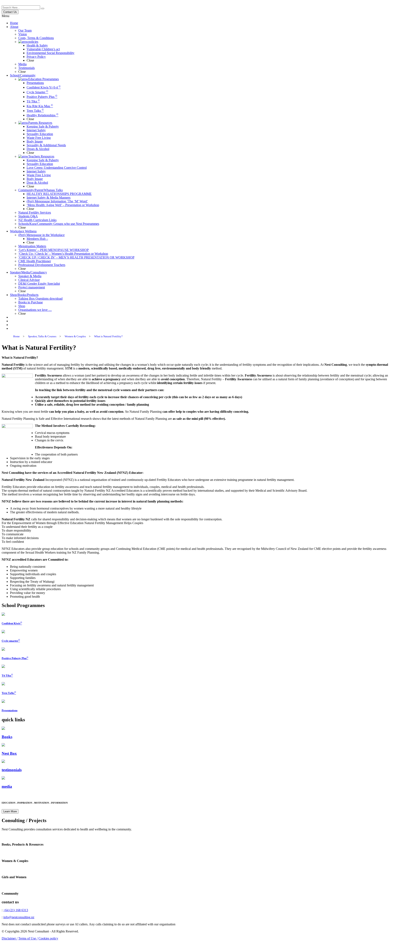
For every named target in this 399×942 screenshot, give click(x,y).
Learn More (10, 811)
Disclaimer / (9, 938)
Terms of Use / (28, 938)
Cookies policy (48, 938)
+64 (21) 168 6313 (15, 910)
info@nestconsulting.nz (18, 917)
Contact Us (10, 12)
